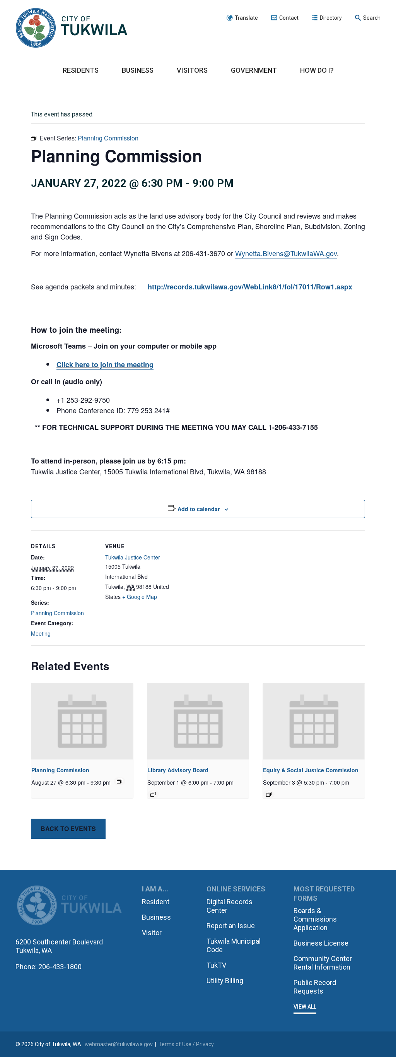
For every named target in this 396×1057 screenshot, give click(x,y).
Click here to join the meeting (105, 364)
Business (138, 70)
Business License (321, 943)
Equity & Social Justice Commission (310, 770)
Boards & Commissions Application (315, 919)
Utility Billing (225, 981)
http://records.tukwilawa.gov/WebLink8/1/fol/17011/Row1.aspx (248, 287)
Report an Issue (231, 926)
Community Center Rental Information (323, 962)
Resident (155, 902)
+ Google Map (139, 596)
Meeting (41, 633)
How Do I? (317, 70)
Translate (246, 18)
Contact (289, 18)
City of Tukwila (71, 28)
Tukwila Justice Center (132, 557)
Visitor (152, 933)
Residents (81, 70)
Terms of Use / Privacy (186, 1044)
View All (305, 1007)
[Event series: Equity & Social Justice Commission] (268, 794)
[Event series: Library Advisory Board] (153, 794)
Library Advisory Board (177, 770)
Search (372, 18)
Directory (331, 18)
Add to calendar (199, 509)
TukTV (216, 965)
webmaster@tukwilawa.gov (119, 1044)
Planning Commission (57, 613)
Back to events (68, 828)
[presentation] (82, 721)
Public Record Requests (315, 986)
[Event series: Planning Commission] (119, 781)
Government (254, 70)
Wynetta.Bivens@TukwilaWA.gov (286, 253)
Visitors (192, 70)
